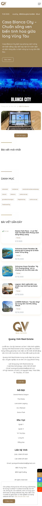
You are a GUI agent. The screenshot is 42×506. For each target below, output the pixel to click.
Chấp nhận (9, 501)
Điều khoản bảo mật (22, 496)
